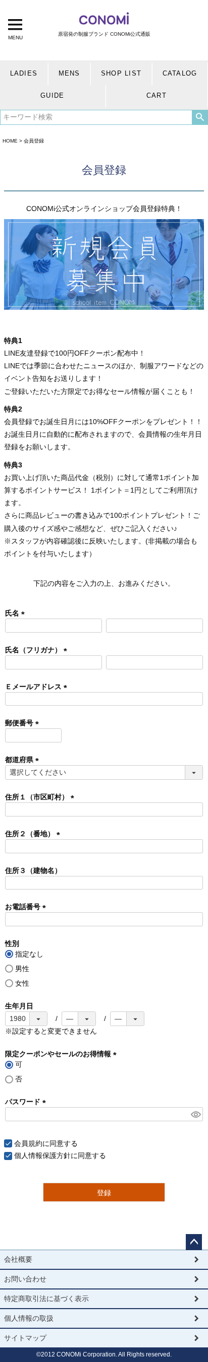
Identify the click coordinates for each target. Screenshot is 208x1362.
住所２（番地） (34, 834)
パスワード (27, 1102)
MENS (69, 73)
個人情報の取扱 (29, 1318)
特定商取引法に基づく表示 (46, 1299)
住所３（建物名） (33, 870)
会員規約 (28, 1143)
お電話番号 (27, 907)
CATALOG (180, 73)
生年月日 (19, 1006)
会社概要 (18, 1259)
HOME (10, 141)
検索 (199, 117)
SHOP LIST (121, 73)
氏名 (16, 613)
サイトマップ (25, 1338)
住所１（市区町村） (41, 797)
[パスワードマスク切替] (195, 1114)
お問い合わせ (25, 1279)
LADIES (24, 73)
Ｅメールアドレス (38, 687)
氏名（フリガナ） (38, 650)
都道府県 (23, 760)
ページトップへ (194, 1242)
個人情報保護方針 (42, 1155)
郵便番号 (23, 723)
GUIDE (52, 95)
